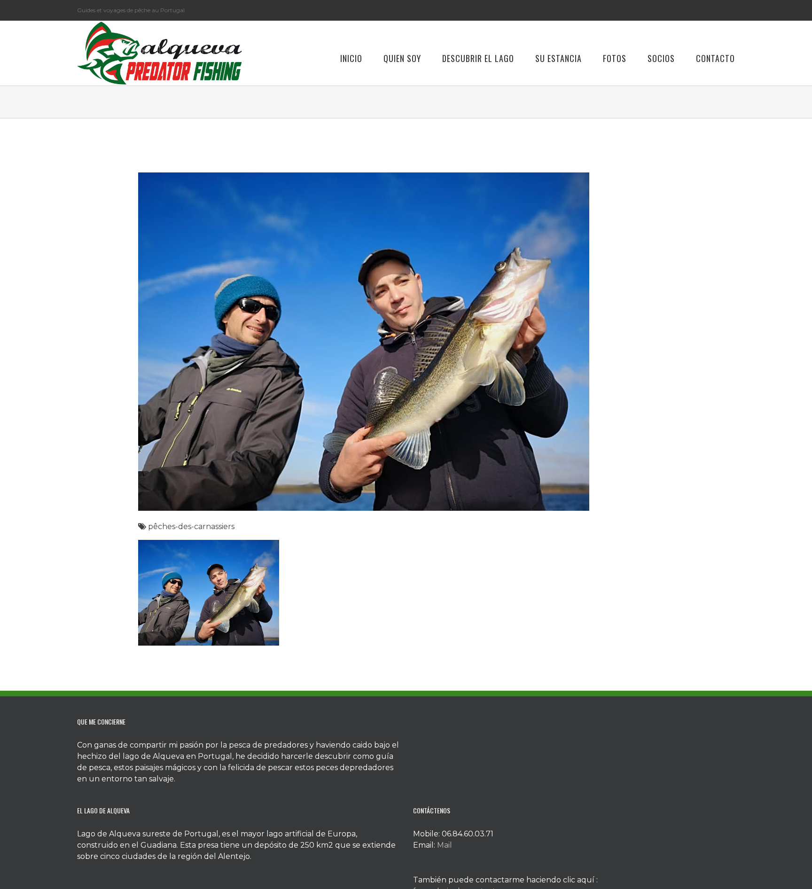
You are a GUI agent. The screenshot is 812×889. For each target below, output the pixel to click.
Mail (444, 845)
